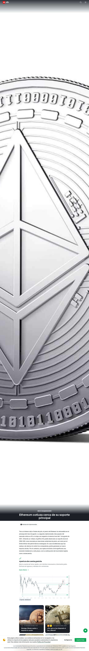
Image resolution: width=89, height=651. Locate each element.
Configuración (68, 640)
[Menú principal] (85, 2)
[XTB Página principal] (5, 2)
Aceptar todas (80, 640)
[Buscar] (81, 2)
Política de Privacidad (43, 642)
